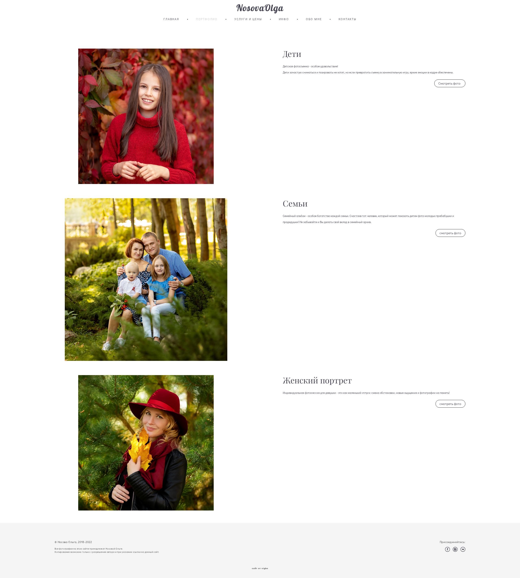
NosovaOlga (260, 7)
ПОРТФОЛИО (207, 19)
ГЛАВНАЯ (171, 19)
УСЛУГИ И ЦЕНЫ (248, 19)
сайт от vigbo (260, 568)
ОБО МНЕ (314, 19)
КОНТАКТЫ (347, 19)
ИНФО (284, 19)
